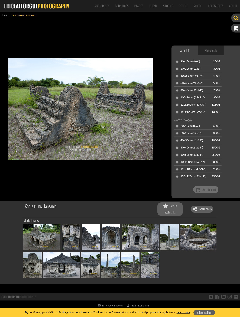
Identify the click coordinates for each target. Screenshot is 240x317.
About (233, 6)
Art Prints (102, 6)
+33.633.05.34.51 (139, 305)
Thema (153, 6)
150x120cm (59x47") (193, 112)
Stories (168, 6)
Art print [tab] (184, 50)
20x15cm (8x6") (190, 61)
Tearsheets (215, 6)
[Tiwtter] (211, 297)
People (183, 6)
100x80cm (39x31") (192, 97)
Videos (198, 6)
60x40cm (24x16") (191, 83)
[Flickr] (236, 297)
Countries (122, 6)
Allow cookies (204, 312)
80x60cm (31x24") (191, 90)
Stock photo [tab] (211, 50)
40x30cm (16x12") (191, 76)
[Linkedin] (223, 297)
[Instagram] (230, 297)
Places (138, 6)
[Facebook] (217, 297)
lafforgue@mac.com (112, 305)
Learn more (183, 312)
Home (5, 14)
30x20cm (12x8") (191, 68)
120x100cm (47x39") (193, 104)
